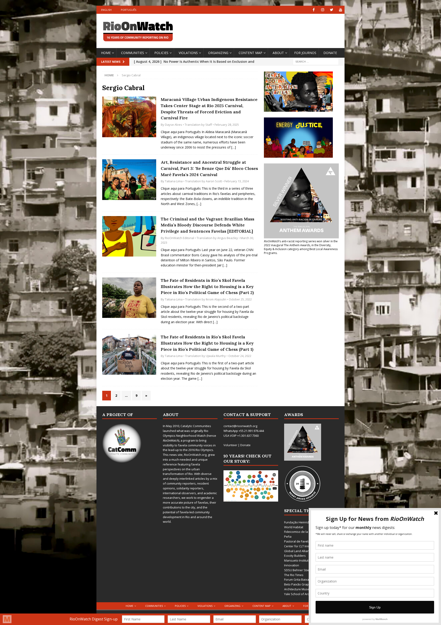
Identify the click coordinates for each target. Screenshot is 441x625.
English (106, 9)
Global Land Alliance (298, 551)
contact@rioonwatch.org (240, 426)
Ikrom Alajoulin (216, 299)
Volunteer (230, 445)
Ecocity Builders (295, 556)
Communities (132, 53)
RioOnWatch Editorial (179, 238)
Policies (161, 53)
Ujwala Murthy (216, 356)
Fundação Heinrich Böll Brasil (304, 522)
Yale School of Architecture (302, 594)
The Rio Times (293, 575)
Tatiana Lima (174, 181)
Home (106, 53)
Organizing (218, 53)
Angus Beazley (227, 238)
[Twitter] (332, 10)
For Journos (305, 53)
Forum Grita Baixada (298, 579)
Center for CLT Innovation (301, 546)
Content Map (250, 53)
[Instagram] (323, 10)
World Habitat (293, 527)
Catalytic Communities (196, 426)
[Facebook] (314, 10)
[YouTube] (340, 10)
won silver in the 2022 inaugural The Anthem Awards (301, 243)
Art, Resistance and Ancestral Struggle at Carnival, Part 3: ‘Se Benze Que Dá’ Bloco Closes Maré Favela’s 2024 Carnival (209, 168)
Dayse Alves (173, 125)
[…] (233, 147)
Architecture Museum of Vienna (306, 589)
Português (128, 9)
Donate (330, 53)
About (278, 53)
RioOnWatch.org (195, 455)
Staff (208, 125)
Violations (188, 53)
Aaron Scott (214, 181)
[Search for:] (316, 61)
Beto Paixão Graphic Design (303, 584)
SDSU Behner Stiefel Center (303, 570)
